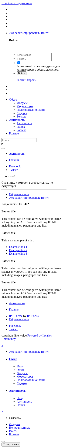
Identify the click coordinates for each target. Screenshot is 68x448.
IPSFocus (33, 315)
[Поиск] (3, 148)
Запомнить (24, 66)
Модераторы (25, 106)
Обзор (13, 99)
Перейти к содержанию (17, 3)
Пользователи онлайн (31, 109)
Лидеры (22, 113)
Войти (21, 73)
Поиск (21, 126)
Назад (20, 366)
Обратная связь (19, 194)
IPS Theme (15, 315)
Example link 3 (18, 253)
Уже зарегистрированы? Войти (30, 32)
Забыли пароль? (27, 80)
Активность (17, 119)
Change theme (11, 444)
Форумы (22, 103)
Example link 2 (18, 250)
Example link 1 (18, 246)
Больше (21, 116)
